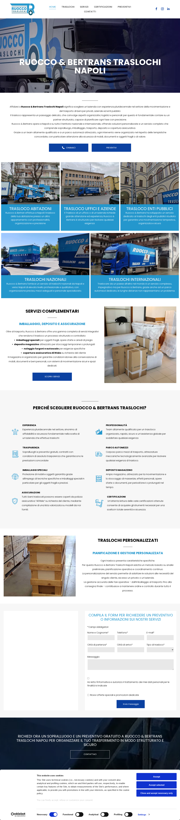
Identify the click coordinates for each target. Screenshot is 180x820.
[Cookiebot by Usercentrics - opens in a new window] (18, 814)
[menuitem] (52, 6)
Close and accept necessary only (156, 793)
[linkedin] (168, 9)
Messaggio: (93, 656)
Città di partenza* (97, 644)
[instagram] (162, 9)
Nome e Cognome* (98, 632)
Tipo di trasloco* (156, 644)
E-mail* (150, 632)
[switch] (79, 814)
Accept (156, 776)
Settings (142, 814)
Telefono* (122, 632)
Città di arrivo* (125, 644)
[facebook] (156, 9)
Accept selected (156, 785)
